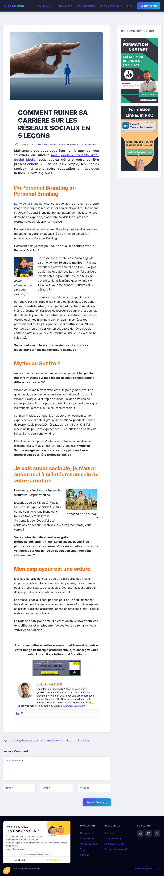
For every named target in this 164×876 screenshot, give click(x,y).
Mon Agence (65, 5)
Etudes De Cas (45, 144)
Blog (129, 5)
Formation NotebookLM (116, 849)
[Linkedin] (17, 713)
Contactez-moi (148, 5)
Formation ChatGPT (114, 844)
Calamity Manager (52, 740)
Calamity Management (24, 740)
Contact (84, 854)
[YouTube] (140, 833)
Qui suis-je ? (45, 5)
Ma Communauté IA (111, 5)
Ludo (14, 6)
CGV (158, 869)
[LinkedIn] (148, 833)
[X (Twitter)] (157, 833)
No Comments (89, 144)
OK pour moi (54, 860)
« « (67, 705)
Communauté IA (112, 838)
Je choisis (20, 860)
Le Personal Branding (28, 203)
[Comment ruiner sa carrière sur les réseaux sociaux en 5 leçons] (56, 66)
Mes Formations (86, 5)
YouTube (109, 833)
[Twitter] (21, 713)
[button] (7, 870)
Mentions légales (143, 869)
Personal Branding (77, 740)
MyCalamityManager (66, 144)
